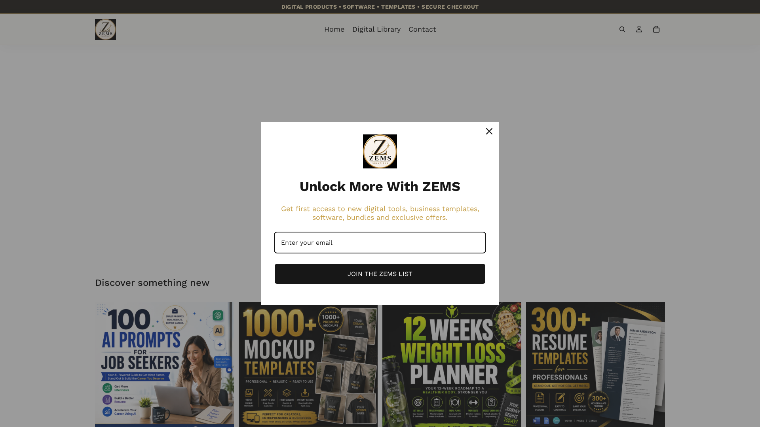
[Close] (489, 131)
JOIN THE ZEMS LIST (380, 274)
